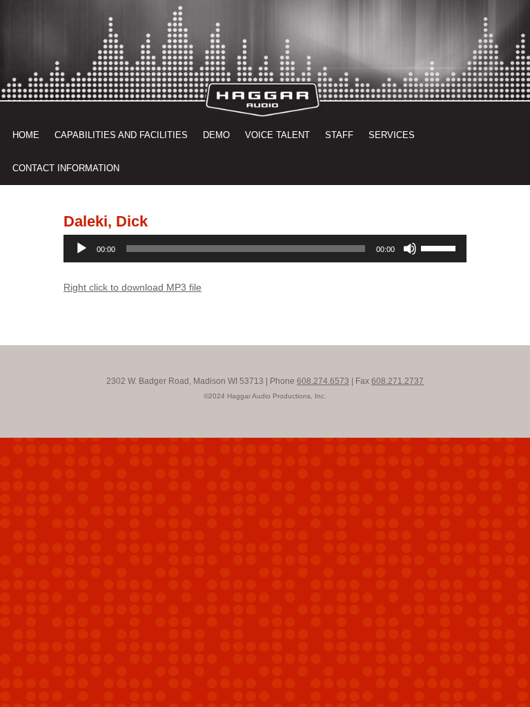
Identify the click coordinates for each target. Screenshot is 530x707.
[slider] (440, 247)
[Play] (81, 248)
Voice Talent (277, 135)
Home (25, 135)
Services (392, 135)
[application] (265, 248)
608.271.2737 (397, 381)
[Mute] (410, 248)
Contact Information (65, 168)
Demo (216, 135)
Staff (339, 135)
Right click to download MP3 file (132, 287)
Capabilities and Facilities (121, 135)
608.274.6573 (323, 381)
